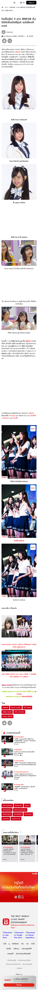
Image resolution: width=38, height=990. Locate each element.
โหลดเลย (19, 985)
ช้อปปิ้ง (8, 948)
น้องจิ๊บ (15, 418)
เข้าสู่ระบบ (31, 2)
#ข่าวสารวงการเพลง (20, 810)
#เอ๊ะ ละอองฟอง (19, 712)
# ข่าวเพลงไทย (19, 737)
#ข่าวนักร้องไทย (7, 805)
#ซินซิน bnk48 (7, 712)
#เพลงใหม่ (6, 818)
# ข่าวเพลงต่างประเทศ (21, 772)
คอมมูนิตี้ (10, 953)
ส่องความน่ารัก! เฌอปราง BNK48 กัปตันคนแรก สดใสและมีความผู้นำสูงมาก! (19, 645)
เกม (27, 943)
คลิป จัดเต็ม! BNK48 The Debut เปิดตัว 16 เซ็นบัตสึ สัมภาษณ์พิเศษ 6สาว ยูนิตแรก (19, 675)
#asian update (16, 707)
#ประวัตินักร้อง (7, 810)
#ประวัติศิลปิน (18, 814)
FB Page (12, 415)
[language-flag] (21, 3)
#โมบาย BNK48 (7, 716)
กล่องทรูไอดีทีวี (27, 948)
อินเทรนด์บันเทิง (27, 696)
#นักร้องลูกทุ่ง (7, 814)
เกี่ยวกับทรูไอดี (11, 960)
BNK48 (17, 52)
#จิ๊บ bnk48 (27, 707)
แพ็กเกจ (16, 948)
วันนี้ (4, 943)
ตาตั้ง (33, 943)
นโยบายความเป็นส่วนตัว (13, 964)
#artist (27, 805)
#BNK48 (5, 707)
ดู (9, 943)
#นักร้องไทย (18, 805)
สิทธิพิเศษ (15, 943)
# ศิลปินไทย (18, 749)
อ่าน (6, 7)
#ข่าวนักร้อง (28, 814)
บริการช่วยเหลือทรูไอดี (23, 953)
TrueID (6, 2)
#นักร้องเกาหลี (16, 818)
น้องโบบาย (6, 418)
